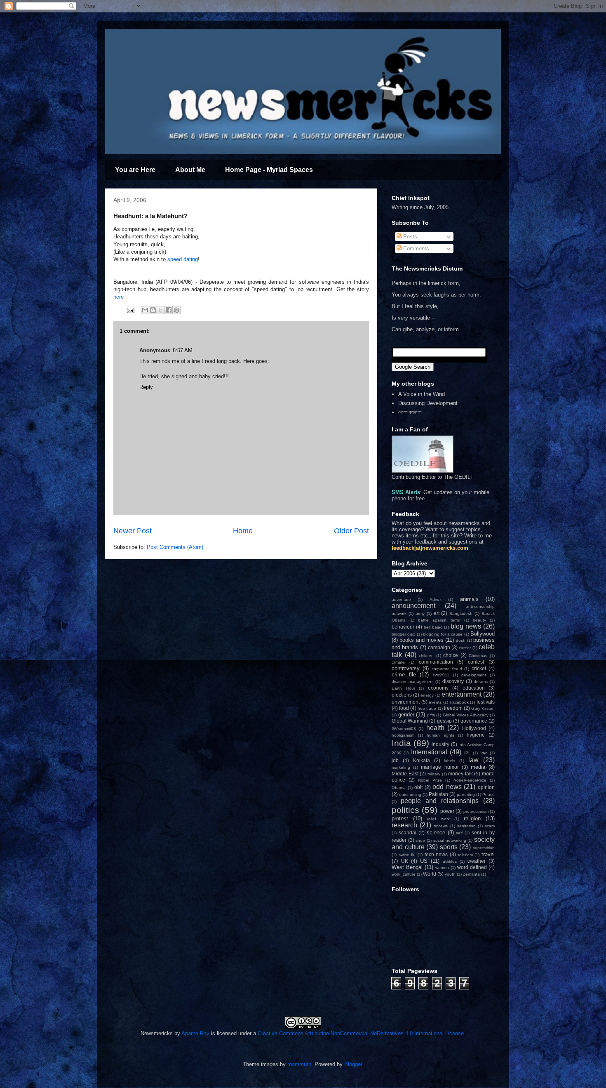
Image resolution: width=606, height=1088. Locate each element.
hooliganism (403, 735)
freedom (453, 708)
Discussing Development (428, 403)
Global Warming (410, 720)
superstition (484, 847)
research (404, 825)
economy (438, 687)
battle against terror (439, 620)
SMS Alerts (406, 492)
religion (472, 818)
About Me (190, 169)
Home (243, 531)
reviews (441, 826)
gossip (444, 720)
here (118, 297)
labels (449, 760)
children (426, 655)
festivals (486, 701)
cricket (479, 668)
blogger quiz (403, 634)
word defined (472, 867)
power (447, 811)
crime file (404, 674)
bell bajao (433, 627)
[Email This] (145, 310)
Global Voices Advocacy (466, 715)
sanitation (466, 826)
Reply (146, 387)
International (429, 752)
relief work (438, 819)
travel (488, 854)
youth (450, 874)
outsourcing (410, 794)
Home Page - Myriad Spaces (269, 169)
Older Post (351, 531)
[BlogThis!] (153, 310)
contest (476, 661)
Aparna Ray (195, 1033)
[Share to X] (161, 310)
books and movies (421, 640)
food (404, 708)
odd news (447, 786)
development (473, 675)
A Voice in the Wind (421, 394)
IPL (467, 753)
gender (406, 714)
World (429, 873)
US (423, 861)
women (442, 867)
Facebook (459, 702)
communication (436, 661)
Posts (409, 236)
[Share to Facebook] (168, 310)
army (420, 613)
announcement (413, 605)
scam (490, 826)
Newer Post (132, 531)
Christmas (478, 655)
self (459, 833)
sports (449, 846)
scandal (407, 832)
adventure (401, 599)
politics (405, 810)
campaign (439, 647)
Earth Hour (403, 688)
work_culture (404, 874)
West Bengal (407, 867)
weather (476, 861)
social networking (449, 840)
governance (473, 720)
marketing (401, 767)
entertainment (462, 694)
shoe (420, 840)
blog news (466, 626)
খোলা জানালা (410, 412)
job (395, 760)
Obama (399, 787)
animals (469, 599)
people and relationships (440, 800)
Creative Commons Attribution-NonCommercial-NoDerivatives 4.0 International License (361, 1033)
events (435, 702)
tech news (436, 854)
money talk (460, 773)
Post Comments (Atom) (175, 547)
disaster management (413, 681)
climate (398, 662)
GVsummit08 (404, 728)
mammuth (299, 1064)
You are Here (135, 169)
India (401, 743)
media (478, 767)
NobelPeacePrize (469, 780)
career (465, 647)
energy (427, 695)
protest (400, 818)
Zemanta (471, 874)
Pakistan (438, 794)
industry (440, 744)
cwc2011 (441, 675)
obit (418, 787)
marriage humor (439, 767)
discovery (453, 681)
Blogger (353, 1064)
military (433, 774)
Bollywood (482, 634)
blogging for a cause (443, 634)
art (436, 613)
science (436, 832)
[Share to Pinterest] (176, 310)
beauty (479, 620)
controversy (406, 668)
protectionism (476, 811)
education (474, 687)
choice (450, 655)
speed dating (182, 259)
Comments (415, 248)
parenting (466, 794)
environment (406, 701)
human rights (440, 735)
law (473, 759)
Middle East (405, 773)
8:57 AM (183, 350)
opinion (486, 787)
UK (404, 861)
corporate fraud (447, 668)
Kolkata (421, 760)
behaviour (403, 626)
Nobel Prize (430, 780)
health (435, 727)
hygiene (476, 734)
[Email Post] (130, 310)
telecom (465, 855)
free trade (427, 708)
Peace (488, 794)
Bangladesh (460, 613)
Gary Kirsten (483, 708)
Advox (436, 599)
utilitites (450, 861)
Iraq (484, 753)
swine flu (407, 855)
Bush (460, 640)
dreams (481, 681)
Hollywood (474, 728)
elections (402, 694)
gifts (431, 715)
